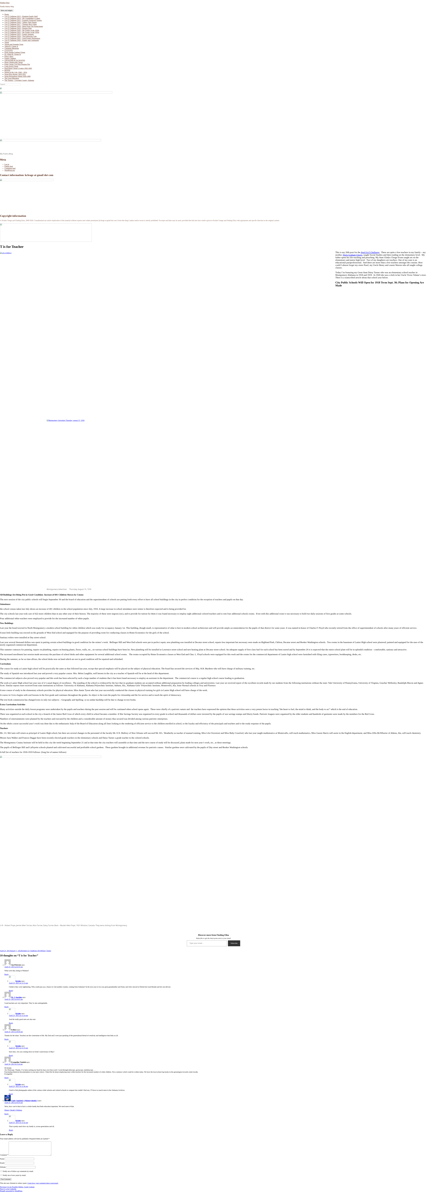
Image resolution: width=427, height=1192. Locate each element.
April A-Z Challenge (370, 252)
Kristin (24, 951)
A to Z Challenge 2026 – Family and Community (21, 40)
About (6, 42)
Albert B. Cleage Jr (11, 46)
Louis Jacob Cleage (11, 66)
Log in (6, 164)
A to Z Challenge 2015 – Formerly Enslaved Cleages (23, 20)
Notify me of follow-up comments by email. (18, 1171)
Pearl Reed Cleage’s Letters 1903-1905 (18, 68)
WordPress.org (9, 170)
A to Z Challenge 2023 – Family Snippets (19, 34)
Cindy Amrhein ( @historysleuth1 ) (24, 1101)
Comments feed (9, 168)
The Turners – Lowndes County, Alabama (19, 80)
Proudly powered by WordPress (11, 1191)
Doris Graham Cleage (352, 255)
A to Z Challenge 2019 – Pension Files (18, 28)
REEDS (7, 70)
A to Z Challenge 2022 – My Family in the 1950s (21, 32)
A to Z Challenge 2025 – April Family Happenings (22, 38)
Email (2, 1163)
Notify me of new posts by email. (14, 1175)
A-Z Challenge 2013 (33, 951)
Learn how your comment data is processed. (42, 1183)
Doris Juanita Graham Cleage (14, 52)
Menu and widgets (7, 10)
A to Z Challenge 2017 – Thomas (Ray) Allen (20, 24)
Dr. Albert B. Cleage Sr (12, 54)
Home (6, 14)
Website (3, 1167)
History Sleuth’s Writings (13, 1110)
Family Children (10, 58)
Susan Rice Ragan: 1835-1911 (15, 74)
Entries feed (8, 166)
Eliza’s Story (8, 56)
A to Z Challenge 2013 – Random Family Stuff (21, 16)
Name (2, 1159)
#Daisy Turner (46, 951)
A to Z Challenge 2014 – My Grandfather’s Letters (22, 18)
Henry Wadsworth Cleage (13, 62)
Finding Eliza (4, 3)
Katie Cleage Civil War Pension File (17, 64)
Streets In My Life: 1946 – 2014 (15, 72)
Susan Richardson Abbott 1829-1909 (17, 76)
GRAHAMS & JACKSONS (14, 60)
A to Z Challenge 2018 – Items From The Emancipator (23, 26)
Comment (4, 1155)
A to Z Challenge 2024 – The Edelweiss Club (20, 36)
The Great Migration (11, 78)
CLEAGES (8, 50)
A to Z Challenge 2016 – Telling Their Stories (20, 22)
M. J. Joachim (16, 997)
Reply (6, 974)
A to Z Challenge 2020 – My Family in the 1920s (21, 30)
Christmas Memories (11, 48)
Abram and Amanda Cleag (13, 44)
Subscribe (234, 943)
